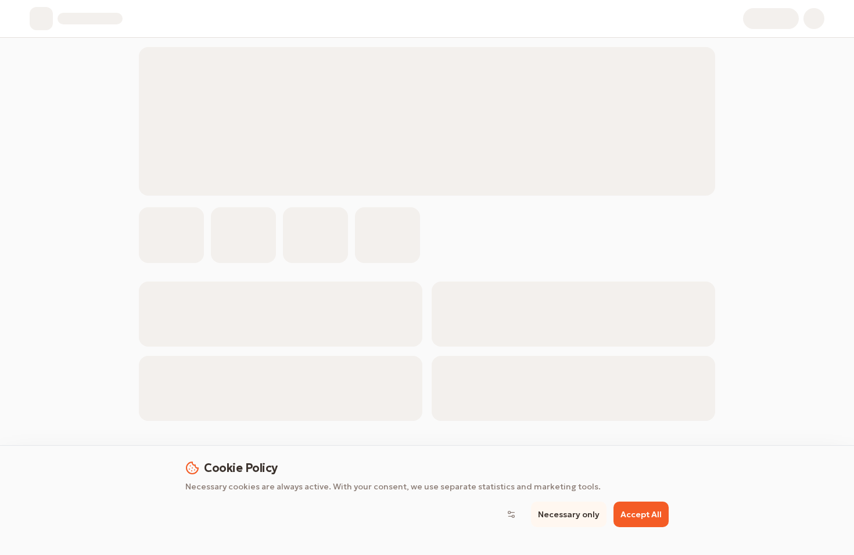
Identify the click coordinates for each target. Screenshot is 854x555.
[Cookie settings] (511, 514)
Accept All (641, 514)
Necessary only (569, 514)
